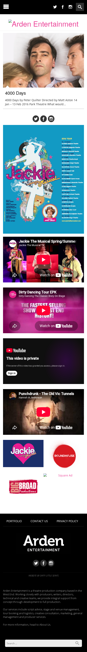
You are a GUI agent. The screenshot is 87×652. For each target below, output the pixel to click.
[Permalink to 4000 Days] (43, 69)
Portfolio (14, 521)
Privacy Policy (67, 521)
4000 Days (15, 93)
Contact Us (39, 521)
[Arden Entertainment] (43, 22)
